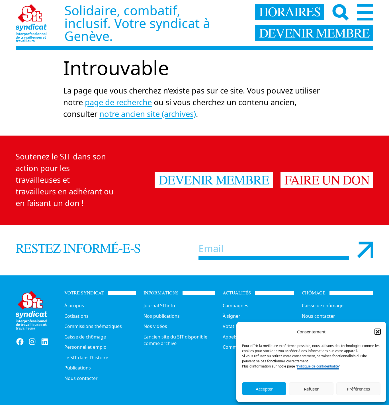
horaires (290, 12)
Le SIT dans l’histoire (86, 357)
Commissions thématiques (93, 326)
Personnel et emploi (86, 347)
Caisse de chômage (85, 337)
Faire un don (327, 180)
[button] (377, 332)
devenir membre (314, 33)
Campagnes (235, 305)
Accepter (264, 389)
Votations (233, 326)
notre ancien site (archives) (147, 114)
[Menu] (365, 12)
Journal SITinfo (159, 305)
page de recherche (118, 102)
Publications (77, 368)
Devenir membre (214, 180)
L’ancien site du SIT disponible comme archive (175, 340)
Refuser (311, 389)
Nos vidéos (155, 326)
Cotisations (76, 316)
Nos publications (162, 316)
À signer (231, 316)
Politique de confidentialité (318, 366)
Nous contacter (81, 378)
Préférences (358, 389)
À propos (74, 305)
